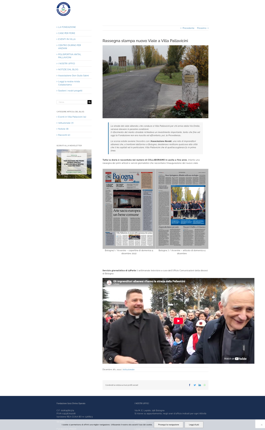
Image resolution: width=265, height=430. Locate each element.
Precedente (188, 28)
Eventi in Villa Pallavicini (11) (72, 117)
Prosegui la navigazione (168, 424)
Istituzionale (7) (66, 123)
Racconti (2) (64, 135)
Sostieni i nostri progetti (70, 90)
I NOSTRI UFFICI (66, 63)
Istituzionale (129, 369)
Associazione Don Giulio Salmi (73, 75)
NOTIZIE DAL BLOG (68, 69)
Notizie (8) (63, 129)
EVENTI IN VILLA (67, 39)
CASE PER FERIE (66, 33)
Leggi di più (194, 424)
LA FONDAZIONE (67, 27)
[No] (261, 424)
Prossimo (201, 28)
